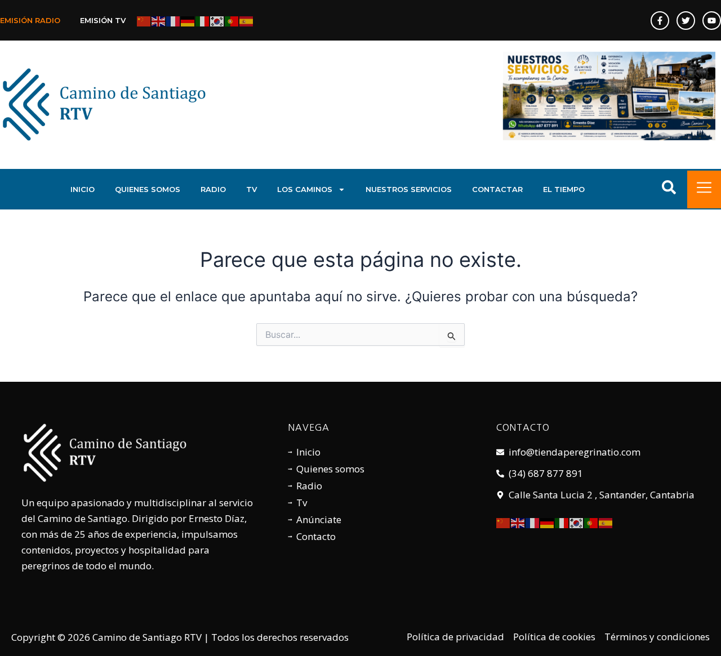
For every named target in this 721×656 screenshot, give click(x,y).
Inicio (82, 189)
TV (251, 189)
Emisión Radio (30, 20)
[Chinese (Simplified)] (144, 20)
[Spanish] (246, 20)
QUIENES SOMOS (147, 189)
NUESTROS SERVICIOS (409, 189)
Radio (213, 189)
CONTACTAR (497, 189)
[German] (188, 20)
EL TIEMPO (564, 189)
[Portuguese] (232, 20)
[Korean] (217, 20)
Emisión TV (103, 20)
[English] (159, 20)
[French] (173, 20)
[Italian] (202, 20)
